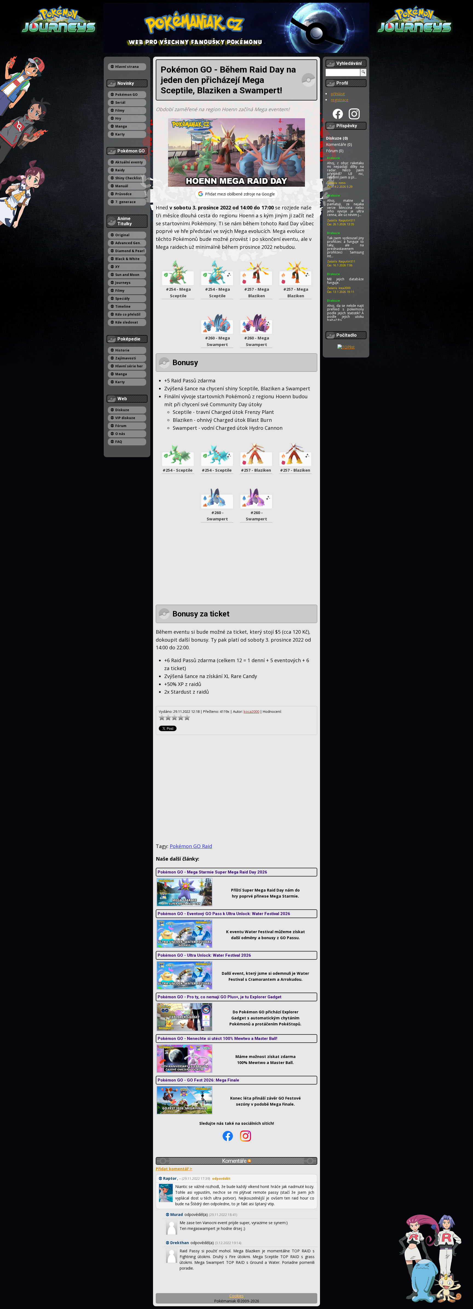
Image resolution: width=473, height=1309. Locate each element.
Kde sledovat (126, 322)
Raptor (170, 1178)
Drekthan (179, 1242)
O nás (120, 433)
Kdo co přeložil (127, 314)
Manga (121, 126)
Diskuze (122, 410)
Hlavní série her (129, 366)
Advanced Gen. (128, 243)
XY (117, 266)
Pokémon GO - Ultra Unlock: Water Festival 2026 (204, 955)
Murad (176, 1214)
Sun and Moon (127, 274)
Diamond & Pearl (130, 251)
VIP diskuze (125, 418)
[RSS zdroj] (249, 1161)
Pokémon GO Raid (191, 846)
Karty (120, 134)
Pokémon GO (126, 94)
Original (122, 235)
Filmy (120, 110)
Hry (118, 118)
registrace (339, 99)
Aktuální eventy (129, 162)
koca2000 (251, 711)
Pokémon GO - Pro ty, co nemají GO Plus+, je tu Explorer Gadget (219, 996)
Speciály (122, 298)
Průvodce (123, 194)
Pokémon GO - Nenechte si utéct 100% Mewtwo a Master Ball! (217, 1038)
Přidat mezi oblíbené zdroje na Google (240, 194)
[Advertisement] (236, 566)
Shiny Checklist (128, 178)
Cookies (236, 1295)
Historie (122, 350)
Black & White (127, 258)
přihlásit (338, 93)
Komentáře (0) (339, 144)
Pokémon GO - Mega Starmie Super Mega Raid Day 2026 (212, 872)
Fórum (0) (335, 150)
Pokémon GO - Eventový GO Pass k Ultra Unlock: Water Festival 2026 (224, 913)
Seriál (120, 102)
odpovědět (221, 1178)
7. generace (125, 202)
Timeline (123, 306)
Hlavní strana (127, 66)
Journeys (123, 282)
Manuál (121, 186)
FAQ (118, 441)
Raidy (120, 170)
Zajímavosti (125, 358)
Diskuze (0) (337, 138)
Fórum (120, 425)
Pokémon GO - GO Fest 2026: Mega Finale (198, 1080)
